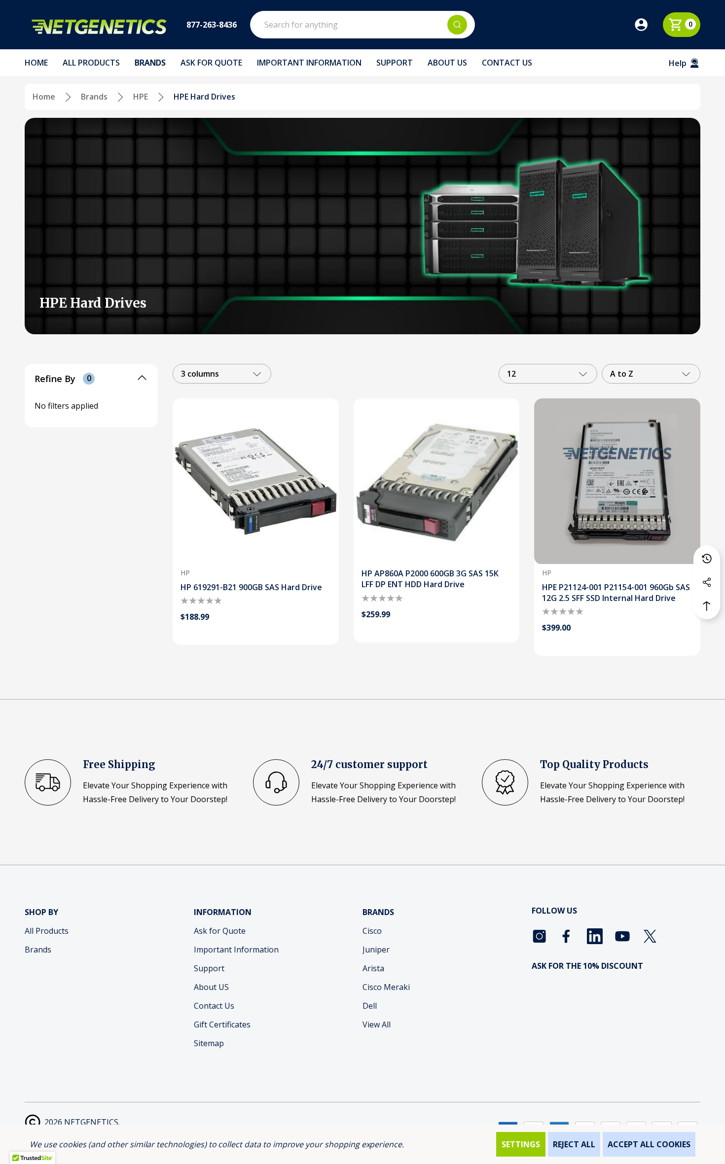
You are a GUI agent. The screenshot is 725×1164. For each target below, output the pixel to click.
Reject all (574, 1144)
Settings (521, 1144)
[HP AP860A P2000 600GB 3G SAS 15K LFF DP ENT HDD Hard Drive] (437, 481)
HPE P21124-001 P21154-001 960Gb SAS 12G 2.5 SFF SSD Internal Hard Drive (616, 592)
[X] (650, 936)
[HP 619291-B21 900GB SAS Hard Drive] (256, 481)
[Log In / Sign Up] (648, 24)
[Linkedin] (595, 936)
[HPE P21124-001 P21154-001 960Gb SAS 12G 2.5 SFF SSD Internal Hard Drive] (617, 481)
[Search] (457, 25)
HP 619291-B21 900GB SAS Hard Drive (251, 587)
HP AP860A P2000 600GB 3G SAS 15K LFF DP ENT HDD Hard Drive (430, 579)
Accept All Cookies (649, 1144)
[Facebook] (567, 936)
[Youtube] (622, 936)
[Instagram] (539, 936)
